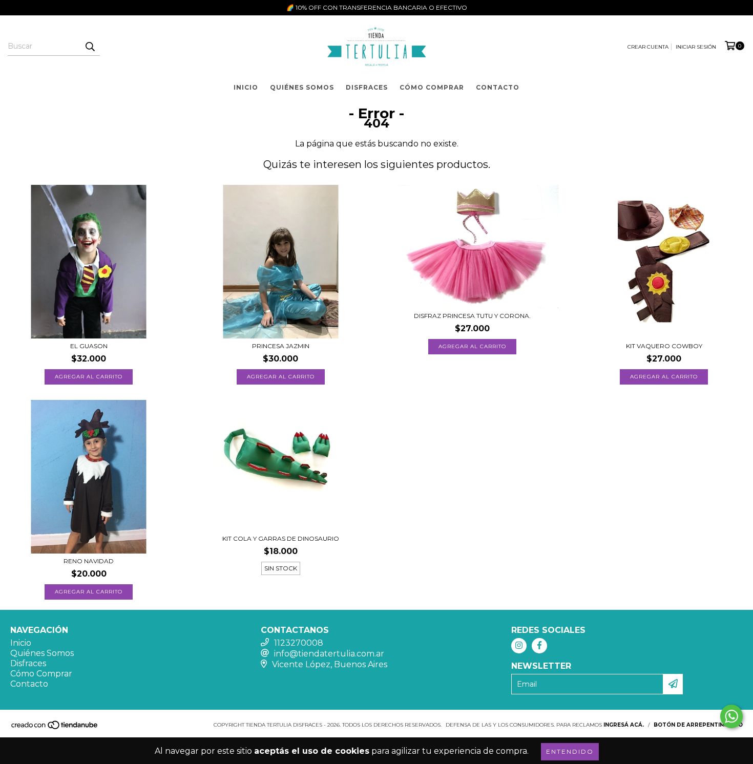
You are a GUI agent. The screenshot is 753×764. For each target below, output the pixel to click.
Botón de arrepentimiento (698, 724)
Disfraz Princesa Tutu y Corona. (472, 316)
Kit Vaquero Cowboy (664, 346)
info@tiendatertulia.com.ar (329, 654)
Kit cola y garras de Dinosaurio (280, 538)
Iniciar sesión (696, 47)
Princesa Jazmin (280, 346)
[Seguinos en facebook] (539, 645)
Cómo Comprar (432, 87)
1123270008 (298, 643)
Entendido (570, 751)
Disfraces (367, 87)
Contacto (497, 87)
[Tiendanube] (55, 728)
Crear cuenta (648, 47)
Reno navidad (89, 561)
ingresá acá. (623, 724)
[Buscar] (89, 46)
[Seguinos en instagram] (519, 645)
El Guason (89, 346)
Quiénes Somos (302, 87)
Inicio (246, 87)
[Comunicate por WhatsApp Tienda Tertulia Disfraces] (731, 716)
